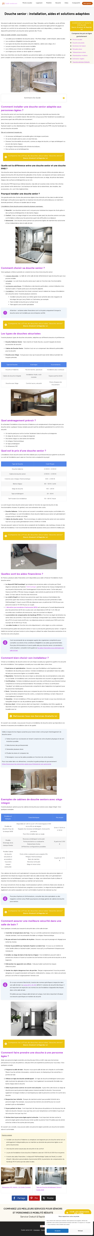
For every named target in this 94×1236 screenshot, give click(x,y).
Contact (44, 1230)
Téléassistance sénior (79, 52)
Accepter (57, 1231)
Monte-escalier (27, 3)
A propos (37, 1230)
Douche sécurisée (78, 43)
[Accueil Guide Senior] (10, 3)
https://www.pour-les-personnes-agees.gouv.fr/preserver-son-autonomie (26, 764)
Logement (39, 3)
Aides (66, 3)
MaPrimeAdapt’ (31, 587)
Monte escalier (77, 39)
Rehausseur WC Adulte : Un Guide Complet (16, 1187)
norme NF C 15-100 (29, 985)
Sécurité (58, 3)
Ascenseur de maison (79, 46)
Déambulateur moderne (79, 55)
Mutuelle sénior (77, 49)
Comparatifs (76, 3)
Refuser (80, 1231)
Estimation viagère (78, 59)
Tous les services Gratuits (81, 62)
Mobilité (48, 3)
